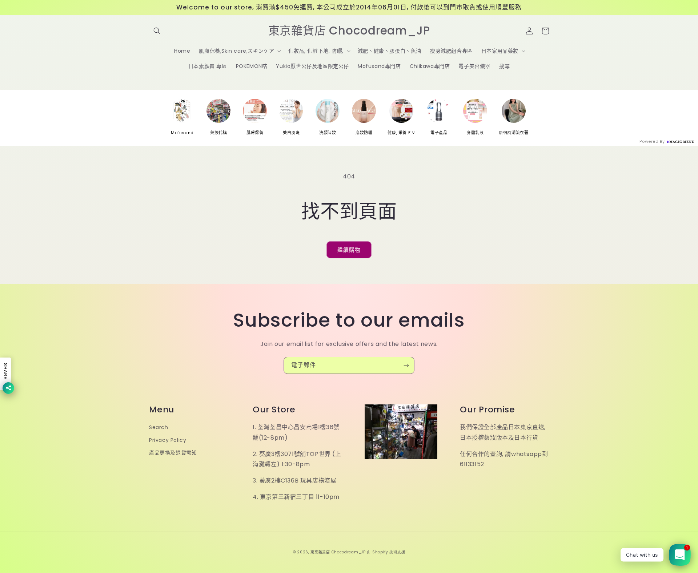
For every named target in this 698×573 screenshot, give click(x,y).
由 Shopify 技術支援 (386, 552)
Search (158, 427)
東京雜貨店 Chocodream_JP (337, 552)
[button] (157, 31)
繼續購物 (349, 250)
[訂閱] (406, 365)
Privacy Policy (167, 440)
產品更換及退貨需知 (173, 452)
